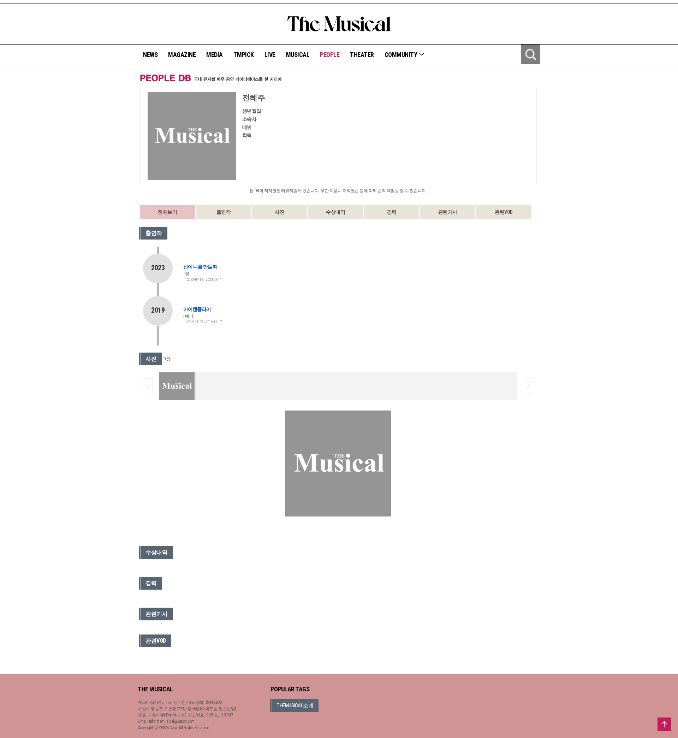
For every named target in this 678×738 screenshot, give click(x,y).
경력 (392, 212)
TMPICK (243, 54)
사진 (279, 212)
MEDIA (214, 54)
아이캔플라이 (197, 309)
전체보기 (167, 212)
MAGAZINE (182, 54)
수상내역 (335, 212)
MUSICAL (298, 54)
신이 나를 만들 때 (200, 267)
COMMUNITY (401, 54)
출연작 (223, 212)
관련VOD (504, 212)
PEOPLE (329, 54)
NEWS (150, 54)
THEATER (362, 54)
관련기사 (447, 212)
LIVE (269, 54)
